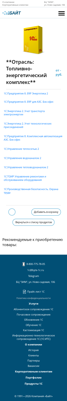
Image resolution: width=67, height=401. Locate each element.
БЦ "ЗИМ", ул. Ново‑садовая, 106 (54, 3)
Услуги (33, 303)
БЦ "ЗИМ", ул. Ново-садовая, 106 (35, 282)
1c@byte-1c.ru (35, 270)
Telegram (33, 276)
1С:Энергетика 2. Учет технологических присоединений (27, 125)
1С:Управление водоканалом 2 (22, 158)
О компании (8, 2)
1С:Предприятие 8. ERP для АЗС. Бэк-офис (29, 101)
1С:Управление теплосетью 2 (21, 149)
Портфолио (34, 377)
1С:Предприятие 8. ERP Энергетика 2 (26, 93)
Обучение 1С (33, 325)
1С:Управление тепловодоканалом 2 (26, 167)
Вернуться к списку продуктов (33, 222)
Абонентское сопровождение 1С (33, 309)
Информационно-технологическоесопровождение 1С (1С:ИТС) (33, 337)
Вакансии (33, 366)
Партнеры (33, 360)
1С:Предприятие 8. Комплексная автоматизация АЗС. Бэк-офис (33, 137)
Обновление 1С (33, 319)
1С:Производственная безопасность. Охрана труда (31, 190)
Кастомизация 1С (33, 330)
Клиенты (33, 355)
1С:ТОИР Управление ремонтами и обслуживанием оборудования (25, 178)
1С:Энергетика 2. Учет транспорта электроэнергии (24, 112)
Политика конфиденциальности (33, 298)
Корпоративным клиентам (15, 4)
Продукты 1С (34, 383)
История (33, 350)
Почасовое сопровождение (33, 314)
